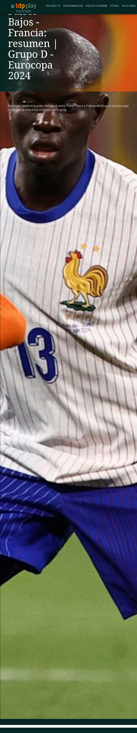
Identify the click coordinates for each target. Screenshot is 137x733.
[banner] (30, 6)
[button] (11, 6)
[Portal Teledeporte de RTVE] (20, 6)
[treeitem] (53, 6)
